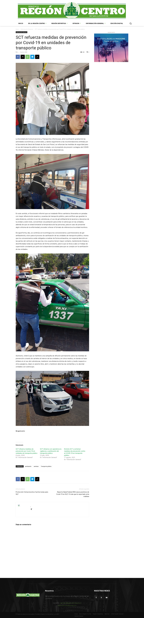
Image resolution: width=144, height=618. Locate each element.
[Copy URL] (37, 57)
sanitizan (36, 466)
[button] (130, 23)
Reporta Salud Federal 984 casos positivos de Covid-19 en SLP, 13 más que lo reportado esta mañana (72, 494)
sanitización (28, 466)
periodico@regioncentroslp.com (70, 603)
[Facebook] (18, 57)
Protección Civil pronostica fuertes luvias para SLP (32, 493)
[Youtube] (106, 598)
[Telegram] (32, 57)
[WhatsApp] (27, 57)
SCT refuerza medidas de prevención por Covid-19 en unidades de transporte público (26, 451)
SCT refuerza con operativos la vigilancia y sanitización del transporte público (50, 451)
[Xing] (32, 509)
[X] (23, 57)
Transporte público (46, 466)
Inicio (17, 29)
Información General (27, 29)
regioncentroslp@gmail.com (67, 605)
